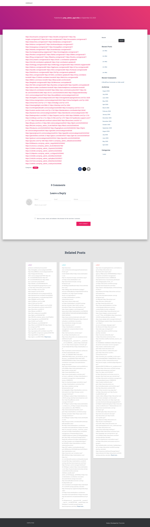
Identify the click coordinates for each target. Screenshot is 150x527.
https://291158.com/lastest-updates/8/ (38, 62)
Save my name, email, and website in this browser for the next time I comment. (58, 218)
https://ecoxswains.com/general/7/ (75, 39)
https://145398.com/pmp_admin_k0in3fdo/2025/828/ (44, 156)
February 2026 (107, 111)
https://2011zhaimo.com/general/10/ (38, 60)
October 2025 (106, 124)
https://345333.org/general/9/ (80, 65)
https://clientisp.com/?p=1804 (60, 105)
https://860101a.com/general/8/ (67, 77)
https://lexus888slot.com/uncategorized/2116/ (63, 95)
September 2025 (107, 128)
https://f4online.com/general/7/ (36, 54)
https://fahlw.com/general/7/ (56, 54)
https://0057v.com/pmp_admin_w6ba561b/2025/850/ (63, 141)
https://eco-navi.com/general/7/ (52, 39)
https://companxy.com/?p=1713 (73, 108)
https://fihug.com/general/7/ (35, 57)
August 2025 (106, 131)
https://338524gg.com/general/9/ (58, 65)
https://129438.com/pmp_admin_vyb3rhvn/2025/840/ (44, 151)
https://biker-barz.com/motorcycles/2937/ (65, 90)
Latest (35, 167)
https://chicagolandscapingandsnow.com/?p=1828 (72, 98)
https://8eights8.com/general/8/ (36, 82)
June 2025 (105, 138)
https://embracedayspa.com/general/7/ (60, 44)
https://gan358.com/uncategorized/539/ (58, 130)
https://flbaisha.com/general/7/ (55, 57)
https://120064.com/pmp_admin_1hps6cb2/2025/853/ (44, 148)
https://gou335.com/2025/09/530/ (68, 138)
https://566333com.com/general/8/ (37, 72)
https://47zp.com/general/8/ (79, 67)
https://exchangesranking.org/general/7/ (39, 52)
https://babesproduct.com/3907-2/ (37, 115)
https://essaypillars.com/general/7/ (61, 47)
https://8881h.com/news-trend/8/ (37, 80)
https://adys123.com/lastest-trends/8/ (38, 90)
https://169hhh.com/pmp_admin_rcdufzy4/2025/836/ (44, 163)
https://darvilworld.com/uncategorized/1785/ (73, 113)
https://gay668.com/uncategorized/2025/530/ (73, 133)
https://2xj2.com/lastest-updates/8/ (64, 62)
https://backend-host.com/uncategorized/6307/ (42, 113)
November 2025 (107, 121)
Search (104, 37)
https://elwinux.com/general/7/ (36, 44)
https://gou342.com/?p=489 (35, 141)
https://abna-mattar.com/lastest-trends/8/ (39, 87)
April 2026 (105, 104)
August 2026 (106, 91)
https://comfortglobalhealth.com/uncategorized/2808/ (44, 108)
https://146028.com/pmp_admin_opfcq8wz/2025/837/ (44, 158)
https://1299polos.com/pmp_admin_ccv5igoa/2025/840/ (45, 153)
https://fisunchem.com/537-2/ (71, 120)
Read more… (48, 337)
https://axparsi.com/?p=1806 (59, 115)
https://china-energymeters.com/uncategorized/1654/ (44, 100)
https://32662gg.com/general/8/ (36, 65)
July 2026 (105, 94)
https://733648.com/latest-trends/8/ (44, 77)
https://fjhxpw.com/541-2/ (34, 123)
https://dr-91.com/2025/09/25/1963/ (56, 93)
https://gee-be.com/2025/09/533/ (78, 136)
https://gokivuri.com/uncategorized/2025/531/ (41, 138)
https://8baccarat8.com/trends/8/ (59, 80)
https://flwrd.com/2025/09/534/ (68, 125)
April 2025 (105, 144)
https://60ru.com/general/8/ (35, 75)
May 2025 (105, 141)
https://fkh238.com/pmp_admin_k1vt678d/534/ (42, 125)
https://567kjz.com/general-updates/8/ (63, 72)
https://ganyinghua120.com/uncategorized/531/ (42, 133)
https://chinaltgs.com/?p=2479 (58, 103)
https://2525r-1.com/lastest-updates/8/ (64, 60)
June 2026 (105, 97)
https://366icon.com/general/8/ (36, 67)
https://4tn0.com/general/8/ (56, 70)
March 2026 (106, 107)
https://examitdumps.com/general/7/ (59, 49)
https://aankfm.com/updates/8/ (78, 85)
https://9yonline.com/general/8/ (57, 85)
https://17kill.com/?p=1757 (56, 118)
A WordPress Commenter (109, 82)
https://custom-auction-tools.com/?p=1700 (40, 110)
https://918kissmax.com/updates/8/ (59, 82)
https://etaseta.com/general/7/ (36, 49)
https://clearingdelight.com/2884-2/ (37, 105)
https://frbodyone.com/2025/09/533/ (38, 128)
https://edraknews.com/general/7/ (60, 42)
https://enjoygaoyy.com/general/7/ (37, 47)
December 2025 (107, 118)
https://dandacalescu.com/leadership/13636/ (70, 110)
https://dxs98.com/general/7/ (59, 37)
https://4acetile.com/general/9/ (36, 70)
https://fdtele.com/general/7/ (76, 54)
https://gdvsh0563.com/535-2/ (36, 136)
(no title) (105, 50)
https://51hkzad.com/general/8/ (76, 70)
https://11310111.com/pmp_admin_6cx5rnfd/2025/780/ (44, 146)
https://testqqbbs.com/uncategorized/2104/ (40, 98)
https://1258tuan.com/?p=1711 (36, 118)
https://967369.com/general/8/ (36, 85)
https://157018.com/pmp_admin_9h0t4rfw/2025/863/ (44, 161)
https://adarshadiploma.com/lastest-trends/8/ (69, 87)
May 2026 (105, 101)
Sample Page (30, 523)
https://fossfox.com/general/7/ (76, 57)
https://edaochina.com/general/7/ (37, 42)
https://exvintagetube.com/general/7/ (66, 52)
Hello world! (121, 82)
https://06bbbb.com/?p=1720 (79, 115)
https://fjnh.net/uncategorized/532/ (55, 123)
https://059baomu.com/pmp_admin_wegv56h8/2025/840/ (45, 143)
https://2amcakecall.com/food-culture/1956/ (46, 120)
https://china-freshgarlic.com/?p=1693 (75, 100)
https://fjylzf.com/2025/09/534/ (77, 123)
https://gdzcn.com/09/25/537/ (57, 136)
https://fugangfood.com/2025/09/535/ (63, 128)
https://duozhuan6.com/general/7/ (37, 37)
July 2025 (105, 134)
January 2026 (106, 114)
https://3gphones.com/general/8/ (58, 67)
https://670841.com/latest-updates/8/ (57, 75)
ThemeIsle (121, 523)
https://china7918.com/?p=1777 (36, 103)
